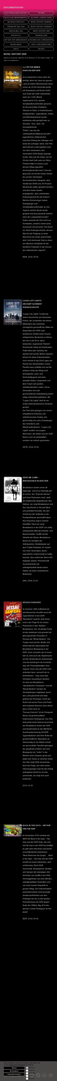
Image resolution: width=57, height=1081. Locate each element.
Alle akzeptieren (14, 1071)
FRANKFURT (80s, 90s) (16, 26)
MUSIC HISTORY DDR (41, 31)
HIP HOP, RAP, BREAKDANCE (16, 40)
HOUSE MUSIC (16, 44)
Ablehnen (14, 1068)
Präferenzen (32, 1073)
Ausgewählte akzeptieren (14, 1074)
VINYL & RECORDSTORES (41, 44)
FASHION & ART (41, 35)
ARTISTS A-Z (16, 35)
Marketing (31, 1078)
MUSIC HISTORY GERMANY (41, 26)
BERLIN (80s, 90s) (16, 31)
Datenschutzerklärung (17, 1065)
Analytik (31, 1075)
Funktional (31, 1070)
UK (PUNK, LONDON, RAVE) (41, 17)
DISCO (16, 49)
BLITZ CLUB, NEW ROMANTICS (16, 17)
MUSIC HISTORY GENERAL (41, 22)
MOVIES (41, 49)
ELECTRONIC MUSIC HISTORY (16, 13)
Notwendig (31, 1067)
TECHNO (41, 13)
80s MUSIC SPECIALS (16, 22)
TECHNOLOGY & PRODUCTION (41, 40)
